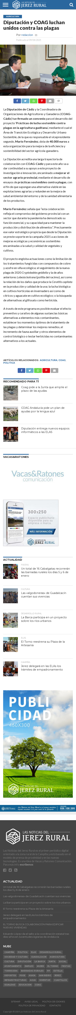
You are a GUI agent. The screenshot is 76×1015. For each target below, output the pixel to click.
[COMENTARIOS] (59, 100)
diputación (24, 961)
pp (48, 971)
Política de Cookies (53, 1001)
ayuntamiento (12, 966)
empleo (29, 966)
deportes (10, 975)
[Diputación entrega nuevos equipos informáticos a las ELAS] (10, 434)
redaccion (27, 34)
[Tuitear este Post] (25, 100)
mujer (40, 966)
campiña (9, 952)
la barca (39, 961)
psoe (22, 975)
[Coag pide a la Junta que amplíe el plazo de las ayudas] (10, 393)
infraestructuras (15, 980)
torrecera (11, 971)
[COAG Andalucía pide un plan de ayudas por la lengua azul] (10, 413)
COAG (62, 360)
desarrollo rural (50, 952)
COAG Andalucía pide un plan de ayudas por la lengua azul (43, 409)
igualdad (9, 985)
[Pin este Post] (42, 100)
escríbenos (26, 864)
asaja (32, 975)
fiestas (66, 966)
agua (33, 980)
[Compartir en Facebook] (17, 100)
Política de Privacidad (32, 1005)
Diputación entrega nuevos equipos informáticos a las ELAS (45, 430)
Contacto (55, 1005)
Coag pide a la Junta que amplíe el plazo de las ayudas (44, 389)
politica (9, 362)
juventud (44, 980)
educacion (25, 985)
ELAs (33, 952)
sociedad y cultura (16, 957)
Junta (52, 961)
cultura (9, 961)
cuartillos (60, 980)
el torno (52, 966)
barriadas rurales (32, 971)
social (62, 961)
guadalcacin (38, 957)
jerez (57, 975)
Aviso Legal (31, 1001)
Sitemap (15, 1001)
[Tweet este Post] (30, 369)
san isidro (45, 975)
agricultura (48, 360)
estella (58, 971)
